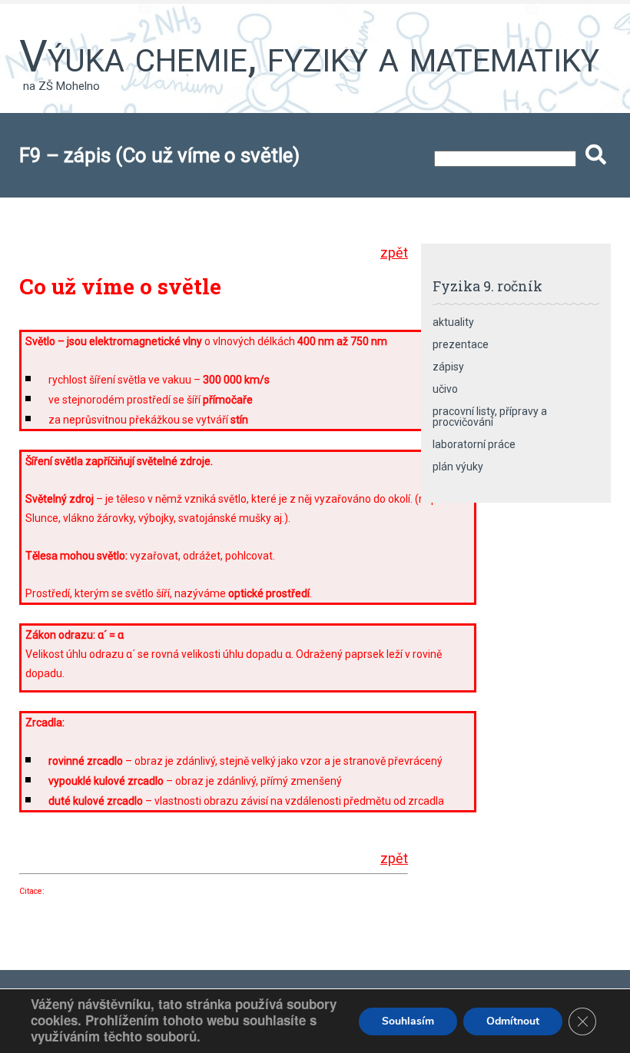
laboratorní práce (474, 444)
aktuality (453, 322)
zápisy (448, 366)
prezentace (461, 344)
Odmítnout (512, 1021)
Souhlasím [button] (408, 1021)
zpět (394, 252)
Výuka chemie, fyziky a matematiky (309, 56)
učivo (445, 389)
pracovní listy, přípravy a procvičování (490, 416)
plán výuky (458, 466)
